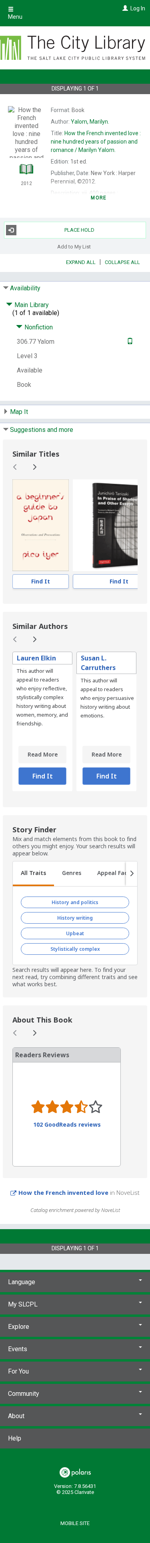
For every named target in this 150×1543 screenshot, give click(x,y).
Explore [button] (18, 1326)
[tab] (33, 873)
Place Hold (79, 230)
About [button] (16, 1416)
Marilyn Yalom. (96, 141)
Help (14, 1438)
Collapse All (122, 262)
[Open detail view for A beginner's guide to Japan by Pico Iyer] (40, 525)
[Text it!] (129, 341)
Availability (25, 288)
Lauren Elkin (36, 658)
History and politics (75, 902)
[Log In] (124, 8)
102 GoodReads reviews (67, 1124)
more (98, 198)
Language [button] (21, 1282)
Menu (15, 17)
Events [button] (17, 1349)
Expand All (81, 262)
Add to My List (74, 247)
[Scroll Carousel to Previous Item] (15, 467)
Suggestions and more (41, 430)
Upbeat (75, 933)
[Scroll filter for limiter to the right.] (131, 873)
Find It (40, 581)
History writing (75, 917)
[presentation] (40, 525)
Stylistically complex (75, 949)
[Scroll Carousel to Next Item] (34, 467)
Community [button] (23, 1393)
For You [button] (18, 1371)
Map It (19, 412)
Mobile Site (75, 1523)
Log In (137, 8)
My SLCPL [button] (23, 1304)
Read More (43, 754)
